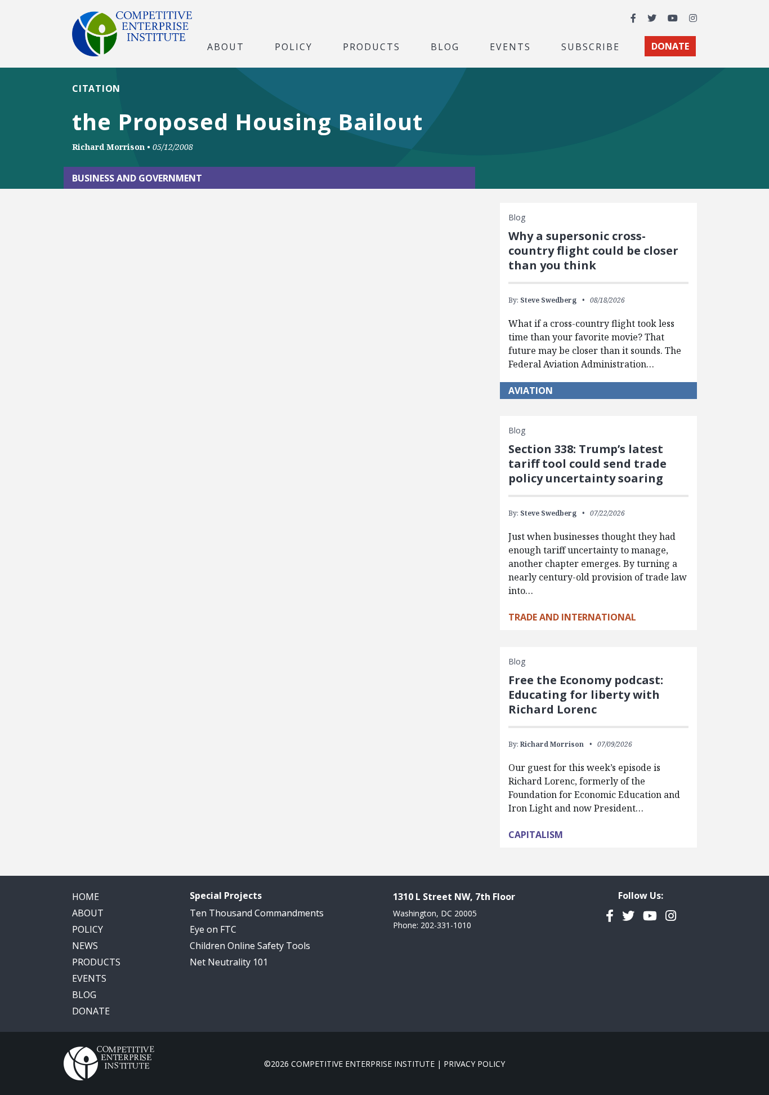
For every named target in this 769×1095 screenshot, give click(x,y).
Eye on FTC (213, 929)
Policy (87, 929)
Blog (445, 46)
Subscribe (590, 46)
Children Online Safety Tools (250, 945)
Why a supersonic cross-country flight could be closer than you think (593, 250)
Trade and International (572, 617)
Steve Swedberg (548, 300)
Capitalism (535, 834)
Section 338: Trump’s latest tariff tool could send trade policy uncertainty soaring (587, 463)
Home (85, 896)
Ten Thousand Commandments (257, 913)
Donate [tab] (670, 46)
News (85, 945)
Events (510, 46)
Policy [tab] (293, 46)
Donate (91, 1011)
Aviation (530, 390)
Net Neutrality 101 (229, 962)
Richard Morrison (108, 146)
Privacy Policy (474, 1063)
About (88, 913)
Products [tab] (371, 46)
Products (96, 962)
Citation (96, 88)
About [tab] (225, 46)
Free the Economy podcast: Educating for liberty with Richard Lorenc (585, 694)
